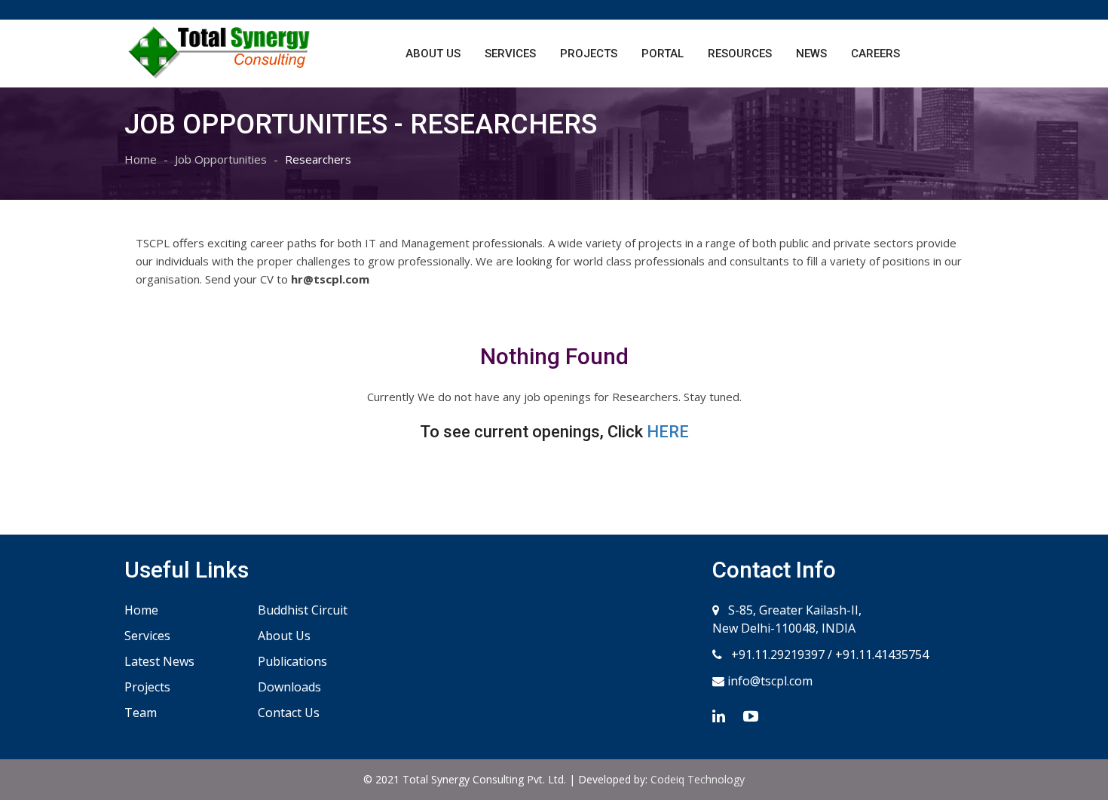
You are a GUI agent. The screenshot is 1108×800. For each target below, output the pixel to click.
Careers (875, 53)
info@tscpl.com (768, 681)
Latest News (159, 661)
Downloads (289, 687)
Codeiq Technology (697, 779)
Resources (740, 53)
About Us (433, 53)
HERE (668, 431)
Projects (588, 53)
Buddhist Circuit (302, 610)
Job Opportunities (221, 159)
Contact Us (289, 712)
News (811, 53)
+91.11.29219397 (776, 654)
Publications (292, 661)
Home (140, 159)
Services (510, 53)
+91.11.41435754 (882, 654)
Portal (662, 53)
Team (140, 712)
